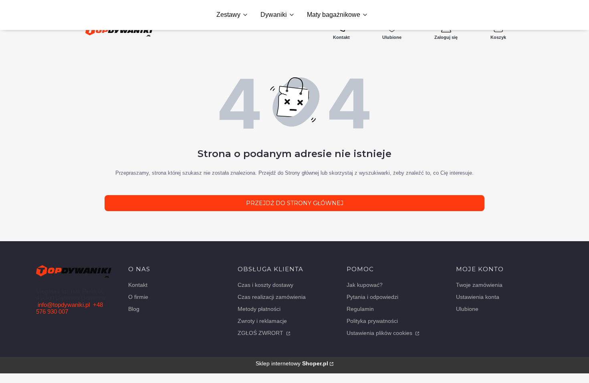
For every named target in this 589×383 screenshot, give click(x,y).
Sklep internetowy (292, 363)
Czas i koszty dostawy (265, 285)
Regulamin (360, 309)
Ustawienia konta (477, 297)
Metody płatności (259, 309)
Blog (133, 309)
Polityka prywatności (372, 321)
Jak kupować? (365, 285)
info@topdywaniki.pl (64, 304)
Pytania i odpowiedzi (372, 297)
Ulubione (467, 309)
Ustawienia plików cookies (380, 333)
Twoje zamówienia (479, 285)
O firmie (138, 297)
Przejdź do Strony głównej (294, 203)
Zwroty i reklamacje (262, 321)
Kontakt (137, 285)
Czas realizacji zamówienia (272, 297)
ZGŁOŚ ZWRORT (261, 333)
